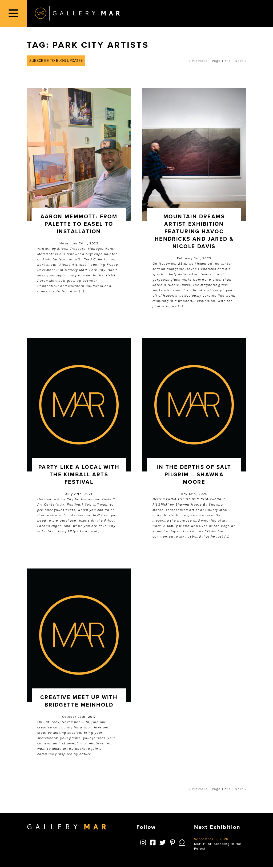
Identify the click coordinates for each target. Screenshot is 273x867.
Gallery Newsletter (125, 453)
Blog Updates (120, 459)
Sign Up (136, 470)
